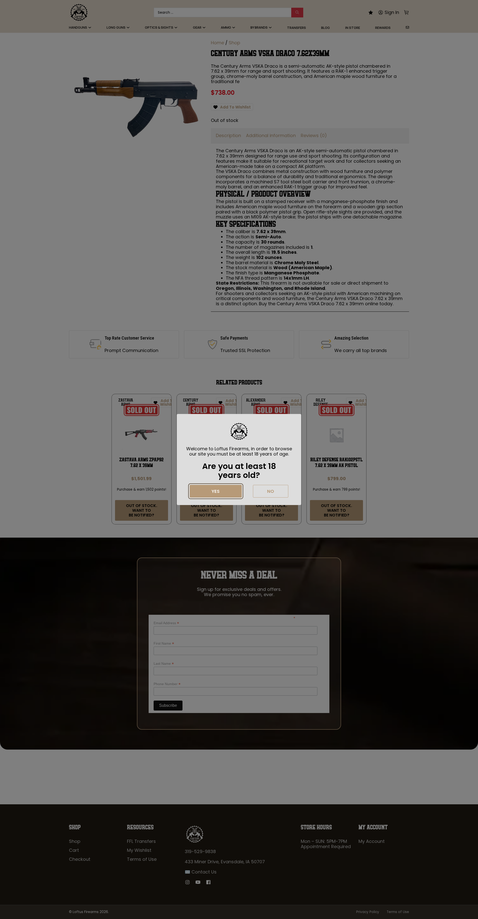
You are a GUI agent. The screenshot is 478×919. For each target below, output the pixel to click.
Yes (216, 491)
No (270, 491)
